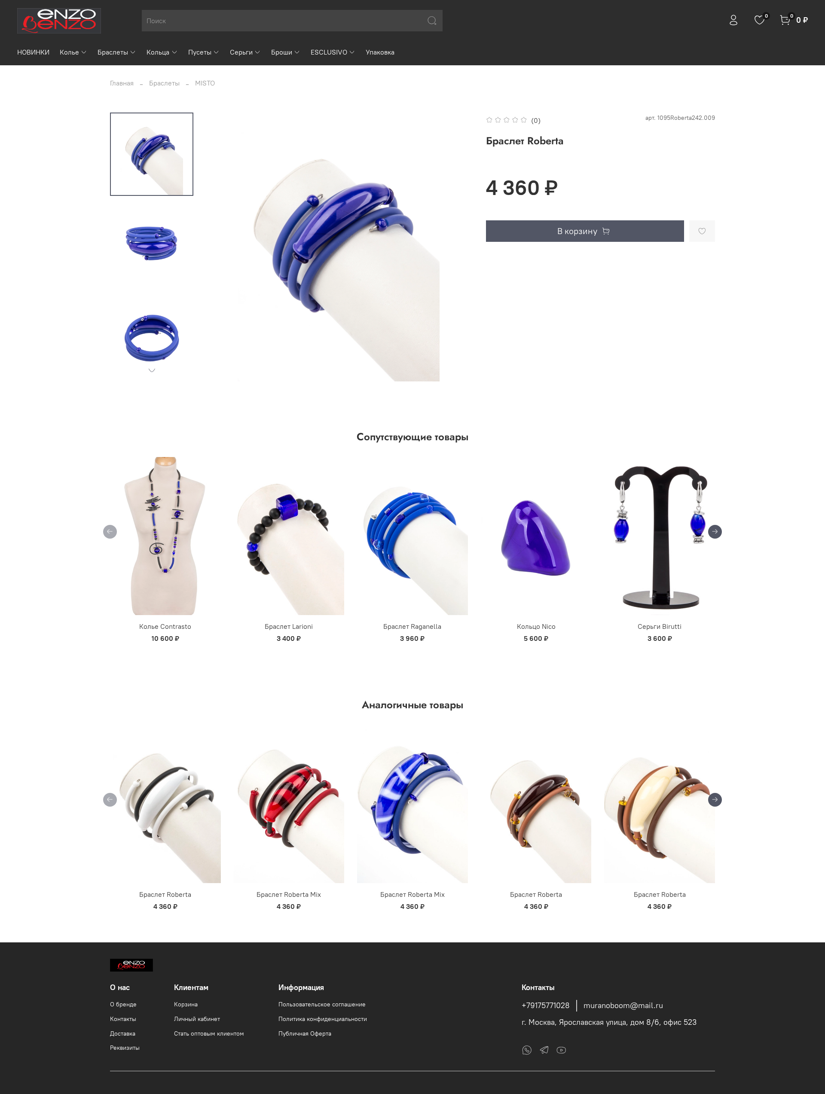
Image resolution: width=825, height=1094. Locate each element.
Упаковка (380, 52)
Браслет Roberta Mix (289, 894)
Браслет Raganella (412, 626)
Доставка (122, 1033)
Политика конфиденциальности (322, 1019)
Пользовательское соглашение (322, 1004)
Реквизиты (125, 1047)
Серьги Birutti (659, 626)
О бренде (123, 1004)
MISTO (205, 83)
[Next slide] (151, 370)
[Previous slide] (221, 247)
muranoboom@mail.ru (623, 1005)
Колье (69, 52)
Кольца (158, 52)
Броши (281, 52)
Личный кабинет (197, 1019)
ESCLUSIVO (329, 52)
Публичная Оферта (304, 1033)
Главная (122, 83)
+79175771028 (546, 1005)
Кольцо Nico (536, 626)
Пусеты (199, 52)
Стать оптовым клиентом (209, 1033)
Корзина (186, 1004)
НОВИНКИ (33, 52)
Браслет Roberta (165, 894)
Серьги (241, 52)
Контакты (123, 1019)
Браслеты (113, 52)
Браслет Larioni (289, 626)
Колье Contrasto (165, 626)
